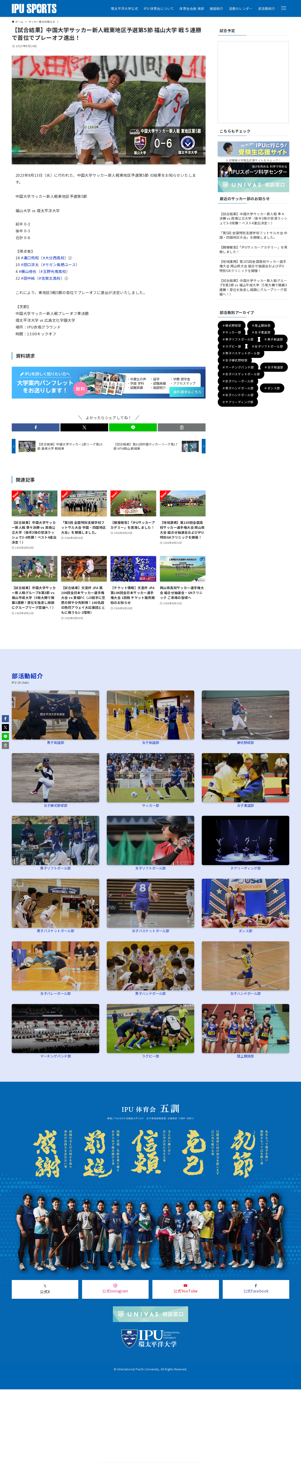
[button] (283, 8)
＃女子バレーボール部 (238, 381)
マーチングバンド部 (55, 1056)
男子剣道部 (55, 742)
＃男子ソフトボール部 (238, 339)
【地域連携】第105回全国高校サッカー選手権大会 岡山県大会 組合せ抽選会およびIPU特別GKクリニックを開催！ (252, 266)
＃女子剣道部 (273, 367)
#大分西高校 (53, 258)
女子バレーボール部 (55, 993)
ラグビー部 (150, 1056)
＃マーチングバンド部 (238, 367)
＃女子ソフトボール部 (267, 346)
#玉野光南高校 (53, 271)
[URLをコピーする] (182, 427)
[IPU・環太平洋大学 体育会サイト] (34, 8)
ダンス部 (245, 930)
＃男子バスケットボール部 (241, 353)
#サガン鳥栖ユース (59, 264)
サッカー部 (150, 805)
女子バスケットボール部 (150, 930)
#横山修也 (28, 271)
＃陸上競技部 (261, 325)
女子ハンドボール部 (245, 993)
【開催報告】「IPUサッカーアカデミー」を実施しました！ (253, 249)
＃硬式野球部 (231, 325)
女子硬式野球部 (55, 805)
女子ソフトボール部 (150, 868)
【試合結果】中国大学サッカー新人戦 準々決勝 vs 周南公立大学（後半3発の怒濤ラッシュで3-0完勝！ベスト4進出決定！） (253, 218)
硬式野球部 (245, 742)
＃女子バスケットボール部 (241, 374)
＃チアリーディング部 (237, 402)
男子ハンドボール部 (150, 993)
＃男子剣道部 (273, 339)
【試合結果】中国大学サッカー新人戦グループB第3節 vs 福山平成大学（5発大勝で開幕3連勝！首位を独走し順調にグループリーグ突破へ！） (253, 287)
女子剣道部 (150, 742)
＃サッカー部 (231, 332)
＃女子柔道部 (261, 332)
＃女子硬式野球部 (234, 360)
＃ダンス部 (272, 388)
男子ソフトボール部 (55, 868)
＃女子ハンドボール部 (238, 395)
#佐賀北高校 (49, 278)
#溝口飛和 (30, 258)
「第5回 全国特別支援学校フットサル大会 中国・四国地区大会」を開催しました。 (253, 235)
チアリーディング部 (245, 868)
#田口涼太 (30, 264)
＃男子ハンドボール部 (238, 388)
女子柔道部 (245, 805)
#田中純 (28, 278)
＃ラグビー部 (231, 346)
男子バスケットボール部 (55, 930)
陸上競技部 (245, 1056)
